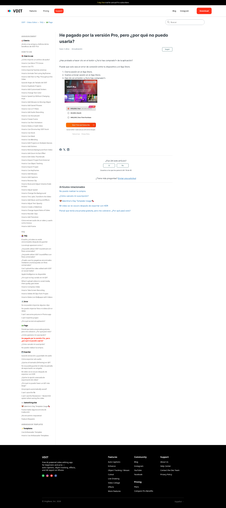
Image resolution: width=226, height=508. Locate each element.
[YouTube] (51, 476)
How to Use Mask (28, 136)
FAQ (41, 22)
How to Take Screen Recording (33, 290)
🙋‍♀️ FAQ (24, 236)
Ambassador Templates (32, 424)
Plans (136, 487)
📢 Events (25, 40)
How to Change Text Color (31, 93)
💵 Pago (49, 22)
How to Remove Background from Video (36, 150)
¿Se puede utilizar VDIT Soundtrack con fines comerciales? (36, 250)
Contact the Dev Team (169, 470)
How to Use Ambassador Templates (35, 435)
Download (204, 11)
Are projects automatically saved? (34, 389)
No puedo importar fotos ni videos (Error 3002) (37, 309)
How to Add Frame (28, 226)
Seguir (167, 49)
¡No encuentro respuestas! (31, 415)
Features (33, 11)
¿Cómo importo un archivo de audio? (35, 59)
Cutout (111, 474)
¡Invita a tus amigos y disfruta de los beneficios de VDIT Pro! (35, 45)
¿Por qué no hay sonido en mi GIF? (34, 277)
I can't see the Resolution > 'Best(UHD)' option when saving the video (36, 397)
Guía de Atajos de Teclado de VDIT (34, 82)
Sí (109, 165)
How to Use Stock (28, 133)
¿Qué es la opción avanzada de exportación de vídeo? (33, 378)
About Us (164, 462)
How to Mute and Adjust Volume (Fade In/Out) (36, 185)
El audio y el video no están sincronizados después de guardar (34, 240)
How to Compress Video (30, 287)
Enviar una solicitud (127, 178)
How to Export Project (29, 167)
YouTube (138, 470)
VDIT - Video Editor (29, 22)
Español (178, 501)
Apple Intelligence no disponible (33, 274)
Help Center (165, 466)
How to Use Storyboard (30, 116)
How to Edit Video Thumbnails (32, 156)
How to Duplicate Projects (31, 86)
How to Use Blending (29, 139)
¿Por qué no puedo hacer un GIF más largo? (35, 384)
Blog (174, 11)
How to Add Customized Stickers (33, 89)
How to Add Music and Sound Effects (35, 200)
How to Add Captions (29, 177)
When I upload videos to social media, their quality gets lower (35, 282)
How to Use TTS (27, 66)
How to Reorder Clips (29, 213)
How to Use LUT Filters (30, 109)
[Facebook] (60, 149)
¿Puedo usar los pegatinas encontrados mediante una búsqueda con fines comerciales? (36, 262)
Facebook (138, 474)
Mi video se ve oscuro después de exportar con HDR (34, 373)
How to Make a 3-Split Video (32, 126)
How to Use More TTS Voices (32, 63)
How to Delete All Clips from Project (34, 293)
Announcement (28, 36)
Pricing (46, 11)
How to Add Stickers (29, 146)
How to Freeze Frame (29, 119)
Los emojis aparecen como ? (32, 245)
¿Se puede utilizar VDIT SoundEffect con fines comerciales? (36, 255)
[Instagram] (47, 476)
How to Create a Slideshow (31, 207)
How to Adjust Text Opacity (31, 203)
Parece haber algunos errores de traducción (33, 410)
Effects (111, 487)
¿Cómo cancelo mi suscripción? (33, 344)
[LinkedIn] (68, 149)
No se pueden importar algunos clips (35, 305)
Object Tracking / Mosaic (119, 470)
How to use (26, 52)
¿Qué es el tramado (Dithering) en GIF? (36, 362)
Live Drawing (113, 478)
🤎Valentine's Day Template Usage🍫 (35, 406)
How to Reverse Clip (29, 180)
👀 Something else (29, 402)
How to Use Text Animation (31, 122)
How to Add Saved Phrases (31, 105)
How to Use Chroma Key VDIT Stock (35, 129)
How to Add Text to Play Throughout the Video (36, 78)
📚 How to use (27, 56)
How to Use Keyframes (30, 170)
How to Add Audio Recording (32, 112)
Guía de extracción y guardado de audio (36, 355)
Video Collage (114, 483)
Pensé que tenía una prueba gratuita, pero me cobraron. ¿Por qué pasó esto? (36, 330)
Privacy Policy (166, 474)
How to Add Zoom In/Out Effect (33, 153)
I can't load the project (29, 318)
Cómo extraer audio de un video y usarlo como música (36, 221)
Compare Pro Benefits (143, 491)
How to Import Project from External (35, 160)
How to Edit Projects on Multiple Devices (36, 143)
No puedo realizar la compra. (32, 347)
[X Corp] (64, 149)
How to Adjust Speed (29, 190)
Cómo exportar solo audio (31, 359)
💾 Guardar (26, 352)
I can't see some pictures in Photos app (36, 314)
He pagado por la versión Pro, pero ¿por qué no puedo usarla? (35, 339)
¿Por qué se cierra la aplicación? (33, 321)
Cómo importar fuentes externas (33, 70)
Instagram (184, 11)
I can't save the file (28, 392)
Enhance (112, 466)
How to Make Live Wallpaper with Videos (36, 297)
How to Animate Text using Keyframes (35, 73)
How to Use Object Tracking (32, 163)
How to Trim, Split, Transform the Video (36, 196)
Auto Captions (114, 462)
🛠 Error (24, 301)
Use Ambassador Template (31, 432)
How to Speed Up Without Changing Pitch (35, 97)
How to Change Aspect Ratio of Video (35, 210)
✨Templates (26, 428)
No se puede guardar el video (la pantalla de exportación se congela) (37, 367)
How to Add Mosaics (29, 174)
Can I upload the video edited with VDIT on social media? (36, 269)
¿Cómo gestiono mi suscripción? (33, 335)
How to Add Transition (29, 217)
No (123, 165)
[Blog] (43, 476)
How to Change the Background (33, 193)
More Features (114, 491)
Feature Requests (28, 419)
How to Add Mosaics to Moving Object (36, 102)
